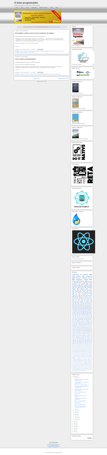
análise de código (85, 299)
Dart (74, 319)
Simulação (73, 358)
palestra (82, 287)
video (91, 343)
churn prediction (78, 361)
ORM (87, 319)
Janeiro (76, 419)
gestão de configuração (79, 364)
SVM (84, 336)
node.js (74, 281)
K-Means (87, 350)
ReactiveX (86, 355)
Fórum (51, 7)
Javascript (89, 276)
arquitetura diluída (32, 51)
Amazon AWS (83, 296)
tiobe (74, 312)
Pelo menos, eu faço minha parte (80, 384)
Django (73, 347)
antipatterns (81, 339)
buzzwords (90, 360)
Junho (76, 410)
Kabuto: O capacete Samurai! (80, 392)
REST (88, 285)
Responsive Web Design (87, 356)
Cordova (85, 346)
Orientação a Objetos (87, 352)
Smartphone (79, 358)
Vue (77, 338)
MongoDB (89, 286)
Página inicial (36, 78)
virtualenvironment (79, 369)
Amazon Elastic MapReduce (85, 329)
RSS (75, 355)
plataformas (74, 300)
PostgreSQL (74, 327)
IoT (82, 282)
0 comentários (32, 49)
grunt (76, 365)
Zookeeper (74, 313)
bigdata (74, 288)
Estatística (84, 304)
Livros (22, 7)
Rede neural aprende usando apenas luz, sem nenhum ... (80, 407)
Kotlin (77, 319)
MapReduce (82, 319)
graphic (73, 365)
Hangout (77, 349)
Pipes (78, 353)
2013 (75, 428)
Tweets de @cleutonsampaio (78, 258)
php (85, 317)
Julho (76, 409)
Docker (78, 304)
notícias (82, 292)
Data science (76, 276)
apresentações (87, 339)
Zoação (77, 360)
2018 (75, 376)
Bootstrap (74, 345)
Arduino (87, 282)
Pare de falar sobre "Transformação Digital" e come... (81, 380)
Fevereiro (77, 417)
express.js (74, 292)
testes (87, 343)
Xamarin (89, 359)
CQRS (38, 74)
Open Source (80, 352)
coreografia (89, 361)
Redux (73, 302)
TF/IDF (89, 358)
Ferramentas (34, 7)
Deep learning (88, 295)
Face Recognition (87, 323)
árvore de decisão (81, 370)
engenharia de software (48, 51)
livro (76, 294)
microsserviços (61, 51)
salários (73, 368)
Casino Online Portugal (53, 445)
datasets (86, 362)
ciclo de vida (80, 313)
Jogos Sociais (82, 350)
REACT (82, 285)
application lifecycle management (83, 320)
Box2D (78, 345)
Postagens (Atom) (43, 81)
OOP (87, 307)
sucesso (83, 343)
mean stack (76, 314)
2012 (75, 430)
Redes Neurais (79, 356)
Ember (79, 347)
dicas (86, 313)
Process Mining (88, 353)
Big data (81, 290)
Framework (89, 304)
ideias (79, 365)
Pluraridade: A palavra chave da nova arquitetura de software (34, 33)
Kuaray (91, 350)
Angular (87, 300)
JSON (75, 297)
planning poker (79, 322)
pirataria (85, 367)
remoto (89, 367)
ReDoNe (79, 355)
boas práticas (75, 286)
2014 (75, 426)
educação (76, 363)
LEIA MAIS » (17, 46)
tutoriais (76, 296)
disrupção (88, 316)
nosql (89, 366)
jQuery (89, 328)
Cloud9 (81, 323)
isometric (87, 365)
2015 (75, 424)
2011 (75, 431)
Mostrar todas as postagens (54, 26)
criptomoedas (74, 362)
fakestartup (84, 328)
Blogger (60, 452)
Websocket (82, 338)
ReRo (82, 355)
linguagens (89, 292)
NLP (87, 298)
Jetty (75, 350)
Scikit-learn (88, 336)
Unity (73, 338)
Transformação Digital (75, 359)
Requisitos (79, 336)
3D (88, 322)
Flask (83, 307)
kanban (81, 317)
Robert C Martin (80, 357)
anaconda (88, 338)
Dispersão (89, 346)
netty (86, 366)
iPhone (73, 309)
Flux (78, 348)
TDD (84, 358)
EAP (76, 347)
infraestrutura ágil (75, 317)
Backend (79, 312)
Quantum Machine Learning (84, 334)
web (81, 295)
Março (76, 415)
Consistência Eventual (39, 51)
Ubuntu (81, 359)
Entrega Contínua (75, 332)
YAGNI (73, 360)
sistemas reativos (31, 52)
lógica (78, 366)
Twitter (83, 312)
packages (73, 367)
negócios (82, 366)
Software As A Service (86, 337)
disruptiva (80, 321)
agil (79, 360)
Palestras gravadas (43, 7)
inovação (90, 313)
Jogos (78, 350)
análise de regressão (82, 310)
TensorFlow (74, 295)
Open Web (76, 298)
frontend (83, 286)
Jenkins (73, 333)
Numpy (81, 333)
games (88, 302)
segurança (78, 343)
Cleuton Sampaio (23, 49)
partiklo (73, 343)
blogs (86, 360)
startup (89, 317)
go (90, 364)
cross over (82, 362)
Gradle (85, 332)
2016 (75, 423)
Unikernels (85, 359)
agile (87, 291)
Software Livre (76, 305)
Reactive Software (77, 328)
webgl (73, 370)
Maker (74, 351)
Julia (78, 333)
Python (82, 281)
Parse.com (73, 353)
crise (78, 362)
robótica (81, 300)
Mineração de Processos (87, 351)
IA (82, 349)
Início (17, 7)
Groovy (73, 349)
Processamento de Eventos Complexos (78, 354)
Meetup (81, 351)
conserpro (83, 316)
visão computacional (76, 318)
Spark (78, 316)
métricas (78, 309)
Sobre (57, 7)
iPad (89, 308)
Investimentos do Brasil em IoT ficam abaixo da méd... (81, 387)
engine (81, 363)
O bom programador (26, 2)
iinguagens (83, 365)
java (91, 298)
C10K (88, 287)
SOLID (73, 316)
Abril (76, 414)
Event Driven (84, 347)
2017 (75, 421)
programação (83, 314)
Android (90, 296)
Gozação (89, 348)
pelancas (73, 322)
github (89, 321)
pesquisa (73, 329)
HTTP (89, 332)
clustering (84, 361)
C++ (78, 323)
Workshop (88, 312)
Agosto (76, 377)
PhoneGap (74, 301)
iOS (86, 297)
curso (76, 287)
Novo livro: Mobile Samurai (79, 404)
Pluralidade (17, 52)
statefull (85, 368)
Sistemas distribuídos (23, 52)
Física (81, 332)
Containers (74, 331)
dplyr (85, 321)
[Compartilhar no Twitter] (40, 49)
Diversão (88, 331)
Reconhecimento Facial (76, 335)
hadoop (85, 308)
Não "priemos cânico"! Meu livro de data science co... (81, 390)
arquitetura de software (24, 51)
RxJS (86, 357)
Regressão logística (86, 335)
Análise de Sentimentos (85, 318)
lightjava (75, 366)
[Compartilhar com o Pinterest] (42, 49)
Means (77, 351)
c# (73, 361)
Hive (80, 349)
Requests (74, 336)
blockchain (74, 321)
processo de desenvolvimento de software (83, 311)
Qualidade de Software (84, 301)
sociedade (81, 368)
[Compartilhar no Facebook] (41, 49)
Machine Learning (81, 278)
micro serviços (55, 51)
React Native (89, 327)
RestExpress (74, 357)
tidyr (78, 329)
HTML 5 (82, 298)
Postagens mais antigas (63, 78)
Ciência (79, 330)
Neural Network (74, 352)
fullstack (73, 364)
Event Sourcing (51, 74)
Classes (78, 346)
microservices (85, 294)
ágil (83, 303)
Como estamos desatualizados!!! (25, 59)
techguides (73, 369)
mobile (90, 297)
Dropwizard (83, 309)
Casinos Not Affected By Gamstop (53, 444)
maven (78, 303)
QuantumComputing (81, 327)
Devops (78, 307)
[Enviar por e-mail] (37, 49)
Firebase (74, 348)
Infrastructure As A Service (81, 315)
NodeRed (81, 297)
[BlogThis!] (39, 49)
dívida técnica (79, 308)
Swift (73, 303)
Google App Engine (83, 348)
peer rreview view (80, 367)
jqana (91, 365)
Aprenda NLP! (77, 393)
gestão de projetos (81, 302)
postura (85, 322)
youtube (76, 370)
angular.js (82, 288)
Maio (76, 412)
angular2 (83, 360)
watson (90, 369)
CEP (81, 345)
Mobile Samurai (77, 402)
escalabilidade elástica (87, 363)
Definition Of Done (81, 331)
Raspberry (89, 290)
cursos (27, 7)
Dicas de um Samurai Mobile (80, 400)
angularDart (74, 339)
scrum (76, 299)
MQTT (89, 315)
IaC (84, 349)
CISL (84, 345)
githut (87, 364)
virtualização (85, 369)
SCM (89, 357)
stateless (89, 368)
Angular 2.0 (74, 330)
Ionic (87, 349)
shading (77, 368)
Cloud (81, 346)
